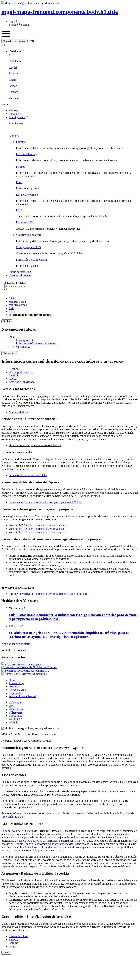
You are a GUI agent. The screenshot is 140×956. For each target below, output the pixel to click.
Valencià (14, 98)
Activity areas (17, 117)
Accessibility (16, 683)
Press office (15, 113)
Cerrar (6, 952)
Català (12, 79)
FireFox (13, 939)
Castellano (15, 61)
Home (12, 680)
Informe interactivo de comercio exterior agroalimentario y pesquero (48, 593)
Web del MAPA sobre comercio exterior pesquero (37, 532)
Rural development (27, 194)
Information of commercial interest (36, 343)
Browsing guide (18, 689)
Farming (21, 141)
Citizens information (20, 275)
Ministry (13, 110)
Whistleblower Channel (22, 696)
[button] (70, 41)
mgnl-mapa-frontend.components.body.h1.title (59, 12)
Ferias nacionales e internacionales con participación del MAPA (45, 502)
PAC (19, 210)
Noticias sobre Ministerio (15, 643)
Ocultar (7, 321)
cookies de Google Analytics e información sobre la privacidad (37, 843)
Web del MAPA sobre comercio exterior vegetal (36, 528)
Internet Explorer (18, 936)
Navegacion (9, 353)
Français (13, 73)
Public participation (20, 271)
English (13, 67)
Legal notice (16, 693)
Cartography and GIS (28, 247)
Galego (13, 85)
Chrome (13, 942)
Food (19, 182)
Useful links (23, 346)
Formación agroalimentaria (31, 259)
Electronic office (25, 222)
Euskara (13, 91)
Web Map (14, 686)
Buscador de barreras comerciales (28, 475)
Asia (11, 308)
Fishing (20, 166)
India (12, 311)
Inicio (12, 298)
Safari (12, 946)
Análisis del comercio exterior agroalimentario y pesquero (34, 549)
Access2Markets (18, 412)
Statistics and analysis (28, 234)
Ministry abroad (18, 304)
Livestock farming (26, 154)
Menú (30, 40)
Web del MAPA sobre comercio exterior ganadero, (38, 525)
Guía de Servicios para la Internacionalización (35, 445)
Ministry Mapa (17, 301)
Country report (24, 340)
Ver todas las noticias (13, 650)
